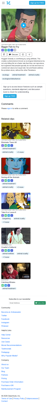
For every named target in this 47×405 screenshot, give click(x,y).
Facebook (5, 319)
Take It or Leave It (8, 212)
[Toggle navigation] (3, 3)
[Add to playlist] (23, 54)
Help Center (6, 335)
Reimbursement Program (11, 389)
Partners (4, 375)
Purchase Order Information (12, 382)
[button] (29, 54)
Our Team (5, 368)
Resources (5, 338)
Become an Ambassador (11, 312)
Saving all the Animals (10, 177)
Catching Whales (8, 282)
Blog (3, 371)
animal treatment (18, 75)
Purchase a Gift (7, 385)
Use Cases (5, 342)
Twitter (4, 315)
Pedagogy (5, 352)
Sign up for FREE (37, 3)
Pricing (4, 378)
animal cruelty (34, 75)
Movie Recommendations (11, 345)
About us (5, 364)
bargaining (7, 218)
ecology (6, 75)
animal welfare (8, 253)
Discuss (14, 54)
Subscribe (41, 303)
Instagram (5, 322)
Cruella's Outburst (8, 247)
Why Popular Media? (9, 356)
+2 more (20, 187)
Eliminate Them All (9, 142)
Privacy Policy (19, 398)
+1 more (6, 222)
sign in (9, 108)
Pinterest (4, 326)
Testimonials (6, 349)
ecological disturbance (11, 79)
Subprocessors (32, 398)
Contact (4, 401)
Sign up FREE (9, 96)
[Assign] (4, 54)
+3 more (20, 152)
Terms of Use (6, 398)
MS (6, 50)
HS (9, 50)
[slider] (14, 40)
